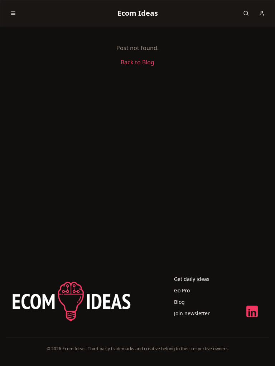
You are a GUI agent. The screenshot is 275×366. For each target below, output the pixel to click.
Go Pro (182, 290)
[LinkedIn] (252, 311)
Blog (179, 301)
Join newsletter (192, 313)
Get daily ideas (191, 279)
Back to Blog (137, 62)
